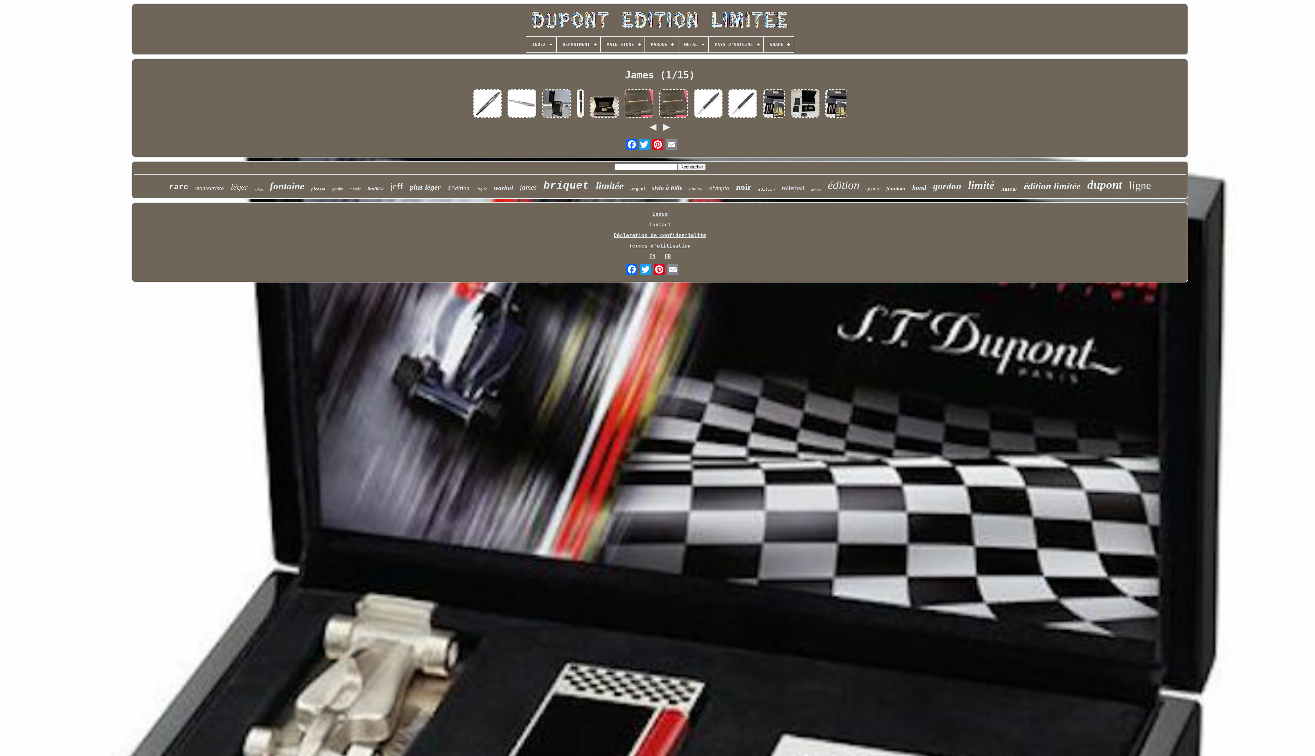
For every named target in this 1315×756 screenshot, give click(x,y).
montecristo (209, 188)
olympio (719, 188)
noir (743, 186)
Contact (660, 225)
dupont (1104, 184)
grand (872, 188)
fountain (895, 188)
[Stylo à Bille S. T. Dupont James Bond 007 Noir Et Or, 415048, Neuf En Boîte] (580, 104)
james (528, 187)
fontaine (287, 185)
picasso (318, 188)
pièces (259, 190)
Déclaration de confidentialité (660, 235)
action (816, 190)
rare (178, 187)
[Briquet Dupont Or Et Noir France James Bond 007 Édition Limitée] (805, 104)
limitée (610, 185)
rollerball (793, 188)
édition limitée (1052, 186)
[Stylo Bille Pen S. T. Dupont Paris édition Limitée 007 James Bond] (522, 104)
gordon (947, 186)
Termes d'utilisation (660, 246)
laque (481, 188)
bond (919, 187)
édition (844, 185)
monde (355, 189)
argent (637, 188)
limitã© (375, 188)
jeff (396, 186)
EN (652, 256)
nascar (1009, 189)
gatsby (337, 189)
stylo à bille (667, 187)
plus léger (425, 187)
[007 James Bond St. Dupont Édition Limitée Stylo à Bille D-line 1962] (604, 108)
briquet (566, 186)
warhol (503, 187)
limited (695, 188)
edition (766, 189)
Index (660, 214)
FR (668, 256)
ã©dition (458, 188)
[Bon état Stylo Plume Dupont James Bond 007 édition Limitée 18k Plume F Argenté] (487, 104)
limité (981, 185)
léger (239, 186)
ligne (1140, 185)
